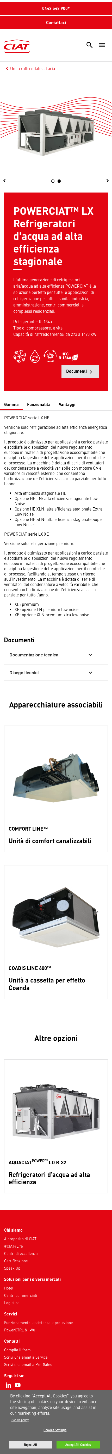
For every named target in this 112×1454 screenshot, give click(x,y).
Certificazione (16, 1260)
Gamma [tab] (11, 404)
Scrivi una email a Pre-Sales (28, 1364)
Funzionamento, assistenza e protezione (38, 1322)
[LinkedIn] (8, 1385)
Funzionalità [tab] (39, 404)
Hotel (8, 1288)
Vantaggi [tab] (67, 404)
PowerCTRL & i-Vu (19, 1329)
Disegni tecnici (24, 673)
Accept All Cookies (78, 1444)
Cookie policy (20, 1420)
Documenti (82, 373)
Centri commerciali (20, 1295)
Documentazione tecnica (33, 655)
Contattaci (56, 22)
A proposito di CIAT (20, 1238)
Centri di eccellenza (21, 1253)
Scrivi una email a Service (26, 1357)
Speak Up (12, 1268)
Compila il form (17, 1349)
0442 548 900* (56, 8)
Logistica (12, 1302)
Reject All (30, 1444)
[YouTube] (18, 1385)
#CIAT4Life (13, 1246)
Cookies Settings (54, 1430)
